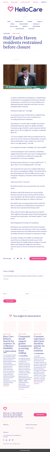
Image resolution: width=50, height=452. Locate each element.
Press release (19, 21)
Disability (40, 21)
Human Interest (23, 24)
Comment (6, 279)
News (8, 21)
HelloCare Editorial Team (9, 351)
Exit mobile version (25, 450)
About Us (5, 2)
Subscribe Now (40, 414)
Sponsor (30, 21)
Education (31, 28)
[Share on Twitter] (18, 258)
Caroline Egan (39, 353)
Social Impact (14, 2)
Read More (6, 385)
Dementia (24, 26)
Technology (36, 24)
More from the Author (38, 258)
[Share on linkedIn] (21, 258)
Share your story (25, 2)
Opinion (12, 24)
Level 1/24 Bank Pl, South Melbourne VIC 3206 (12, 436)
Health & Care (13, 26)
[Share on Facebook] (14, 258)
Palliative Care (20, 28)
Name (5, 293)
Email (27, 293)
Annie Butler (24, 355)
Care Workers (36, 26)
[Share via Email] (25, 258)
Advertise (35, 2)
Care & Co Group (30, 428)
